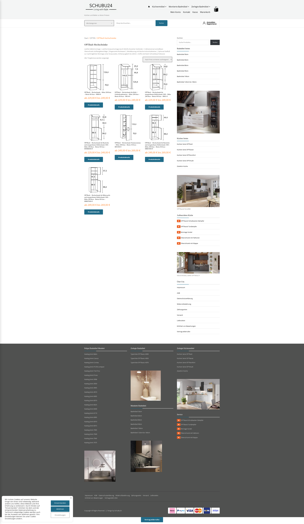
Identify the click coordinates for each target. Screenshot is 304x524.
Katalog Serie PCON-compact (94, 367)
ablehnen (25, 514)
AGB (178, 293)
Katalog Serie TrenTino (92, 371)
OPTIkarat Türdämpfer (188, 226)
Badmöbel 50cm (182, 54)
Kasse (195, 12)
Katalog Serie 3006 (90, 379)
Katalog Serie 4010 (90, 392)
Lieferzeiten (181, 320)
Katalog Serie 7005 (90, 430)
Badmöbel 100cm (183, 76)
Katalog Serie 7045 (90, 438)
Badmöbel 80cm (182, 65)
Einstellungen (60, 515)
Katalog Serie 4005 (90, 388)
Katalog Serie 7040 (90, 434)
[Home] (149, 6)
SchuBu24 (117, 511)
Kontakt (186, 12)
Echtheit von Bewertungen (186, 326)
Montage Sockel (186, 232)
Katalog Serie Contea (91, 362)
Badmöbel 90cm (182, 71)
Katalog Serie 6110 (90, 413)
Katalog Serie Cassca (91, 358)
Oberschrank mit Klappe (189, 243)
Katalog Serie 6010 (90, 400)
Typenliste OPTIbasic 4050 (140, 358)
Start (86, 38)
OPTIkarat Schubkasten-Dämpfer (192, 221)
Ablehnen (60, 509)
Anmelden (211, 22)
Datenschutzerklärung (185, 298)
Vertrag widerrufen (183, 331)
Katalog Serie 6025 (90, 405)
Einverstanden (60, 503)
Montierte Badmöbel (178, 6)
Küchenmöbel (158, 6)
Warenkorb (205, 12)
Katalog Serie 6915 (90, 426)
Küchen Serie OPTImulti (185, 161)
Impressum (181, 287)
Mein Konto (175, 12)
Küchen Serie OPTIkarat (185, 150)
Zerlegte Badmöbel (200, 6)
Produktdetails (93, 105)
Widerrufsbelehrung (184, 304)
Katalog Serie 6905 (90, 417)
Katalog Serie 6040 (90, 409)
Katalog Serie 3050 (90, 384)
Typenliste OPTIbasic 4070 (140, 362)
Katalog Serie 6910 (90, 421)
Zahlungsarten (182, 309)
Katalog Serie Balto (90, 354)
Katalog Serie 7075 (90, 442)
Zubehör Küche (182, 166)
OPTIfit (92, 38)
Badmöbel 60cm (182, 60)
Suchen (161, 23)
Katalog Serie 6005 (90, 396)
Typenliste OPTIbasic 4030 (140, 354)
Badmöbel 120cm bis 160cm (187, 82)
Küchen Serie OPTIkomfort (186, 155)
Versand (180, 315)
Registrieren (212, 24)
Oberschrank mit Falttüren (190, 238)
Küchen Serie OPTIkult (185, 144)
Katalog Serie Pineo (91, 375)
